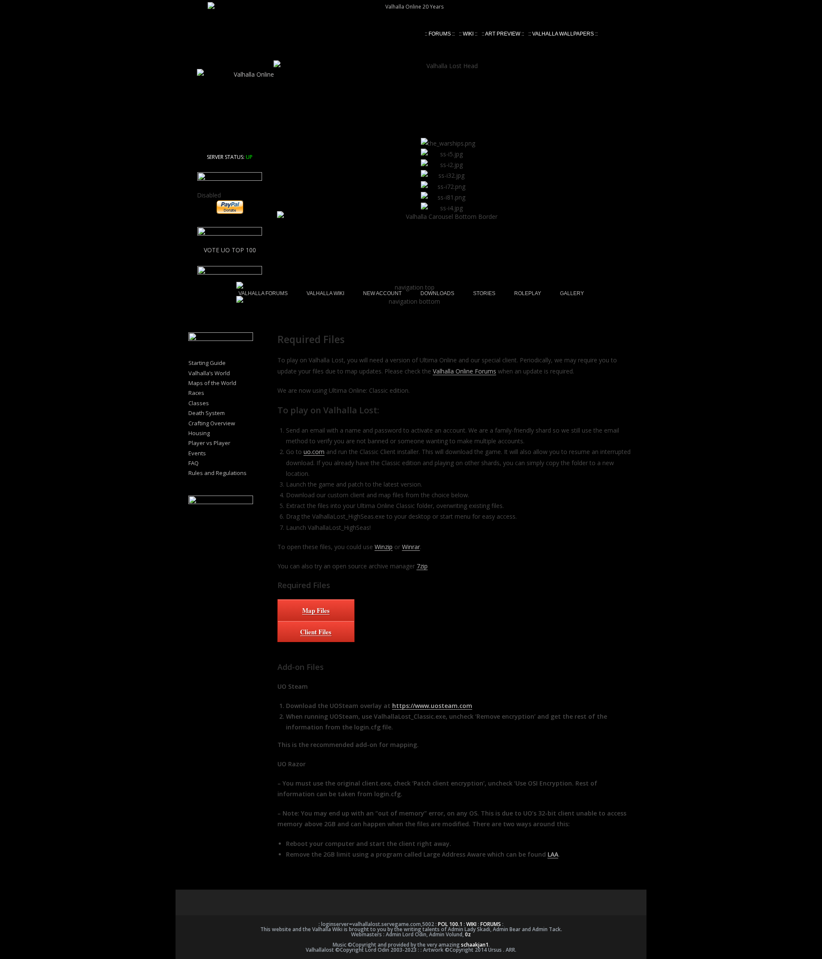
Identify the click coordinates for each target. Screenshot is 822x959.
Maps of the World (212, 383)
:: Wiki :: (468, 34)
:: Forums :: (440, 34)
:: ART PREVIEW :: (503, 34)
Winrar (411, 547)
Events (197, 453)
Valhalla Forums (263, 293)
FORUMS (490, 924)
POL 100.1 (450, 924)
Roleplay (527, 293)
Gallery (572, 293)
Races (196, 393)
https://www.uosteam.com (432, 706)
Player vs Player (209, 443)
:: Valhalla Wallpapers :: (563, 34)
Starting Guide (207, 363)
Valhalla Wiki (325, 293)
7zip (422, 566)
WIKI (471, 924)
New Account (382, 293)
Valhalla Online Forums (464, 371)
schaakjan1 (474, 944)
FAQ (193, 463)
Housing (199, 433)
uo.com (314, 452)
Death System (206, 413)
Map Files (316, 610)
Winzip (384, 547)
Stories (484, 293)
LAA (553, 854)
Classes (198, 403)
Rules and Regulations (217, 473)
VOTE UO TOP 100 (230, 250)
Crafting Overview (211, 423)
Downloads (437, 293)
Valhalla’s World (209, 373)
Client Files (315, 631)
